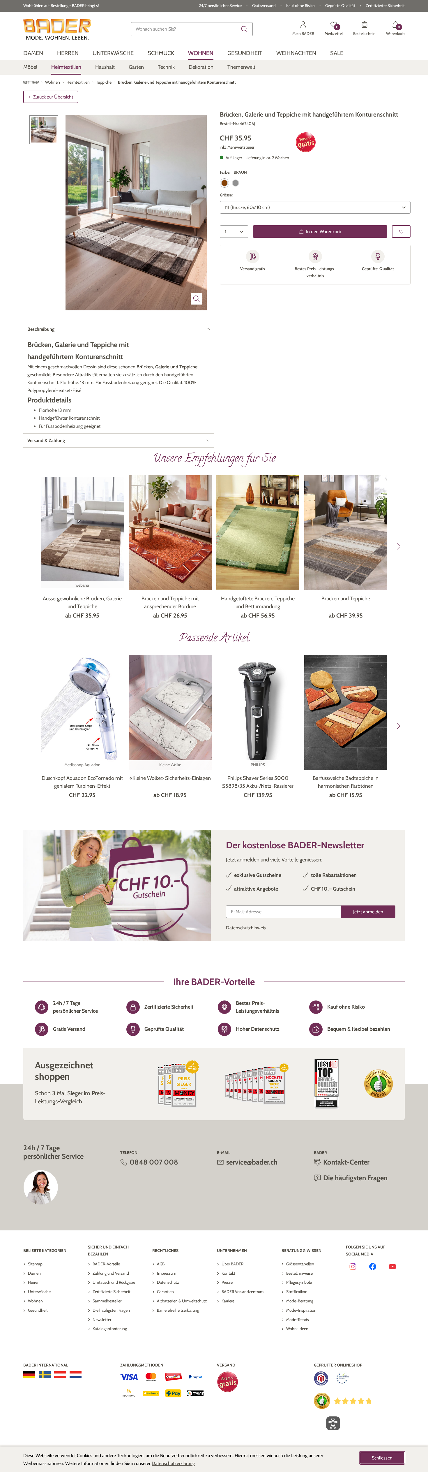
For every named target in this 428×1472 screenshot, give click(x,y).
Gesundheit (38, 1310)
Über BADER (232, 1264)
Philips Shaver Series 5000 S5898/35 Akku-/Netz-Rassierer (257, 782)
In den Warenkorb (323, 231)
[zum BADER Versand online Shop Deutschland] (29, 1374)
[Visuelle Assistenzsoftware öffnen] (330, 1423)
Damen (34, 1273)
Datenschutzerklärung (173, 1463)
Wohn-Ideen (297, 1328)
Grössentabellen (300, 1264)
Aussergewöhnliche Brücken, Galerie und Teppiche (82, 602)
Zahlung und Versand (111, 1273)
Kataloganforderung (110, 1328)
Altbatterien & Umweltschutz (182, 1301)
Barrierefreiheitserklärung (178, 1310)
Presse (227, 1282)
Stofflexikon (296, 1291)
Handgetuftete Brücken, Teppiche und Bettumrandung (258, 602)
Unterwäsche (39, 1291)
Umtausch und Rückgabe (114, 1282)
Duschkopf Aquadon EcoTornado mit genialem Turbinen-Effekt (82, 782)
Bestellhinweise (299, 1273)
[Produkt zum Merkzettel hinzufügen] (401, 231)
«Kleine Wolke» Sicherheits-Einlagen (170, 778)
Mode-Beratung (299, 1301)
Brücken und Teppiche (345, 598)
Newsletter (102, 1319)
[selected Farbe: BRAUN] (224, 183)
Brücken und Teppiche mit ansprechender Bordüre (170, 602)
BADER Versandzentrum (242, 1291)
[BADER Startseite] (57, 29)
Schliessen (382, 1458)
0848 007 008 (154, 1162)
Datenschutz (168, 1282)
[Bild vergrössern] (196, 299)
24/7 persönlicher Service (220, 5)
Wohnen (35, 1301)
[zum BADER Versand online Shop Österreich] (60, 1374)
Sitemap (35, 1264)
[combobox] (192, 29)
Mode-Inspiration (301, 1310)
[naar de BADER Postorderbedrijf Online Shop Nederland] (76, 1374)
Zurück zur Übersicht (53, 97)
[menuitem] (33, 53)
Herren (34, 1282)
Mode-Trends (297, 1319)
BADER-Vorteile (106, 1264)
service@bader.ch (251, 1162)
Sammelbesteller (107, 1301)
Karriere (228, 1301)
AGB (161, 1264)
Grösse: (226, 195)
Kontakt (228, 1273)
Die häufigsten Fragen (111, 1310)
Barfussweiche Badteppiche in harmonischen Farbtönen (346, 782)
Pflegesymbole (299, 1282)
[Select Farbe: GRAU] (235, 183)
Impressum (166, 1273)
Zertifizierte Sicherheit (111, 1291)
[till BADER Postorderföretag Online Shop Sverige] (45, 1374)
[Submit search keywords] (244, 29)
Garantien (165, 1291)
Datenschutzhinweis (246, 928)
